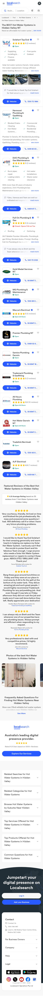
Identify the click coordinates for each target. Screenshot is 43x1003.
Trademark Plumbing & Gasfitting (21, 605)
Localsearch (5, 17)
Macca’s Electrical (21, 648)
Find (14, 17)
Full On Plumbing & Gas (21, 629)
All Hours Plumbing (21, 529)
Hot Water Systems (25, 17)
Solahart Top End (21, 566)
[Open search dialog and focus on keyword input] (4, 11)
